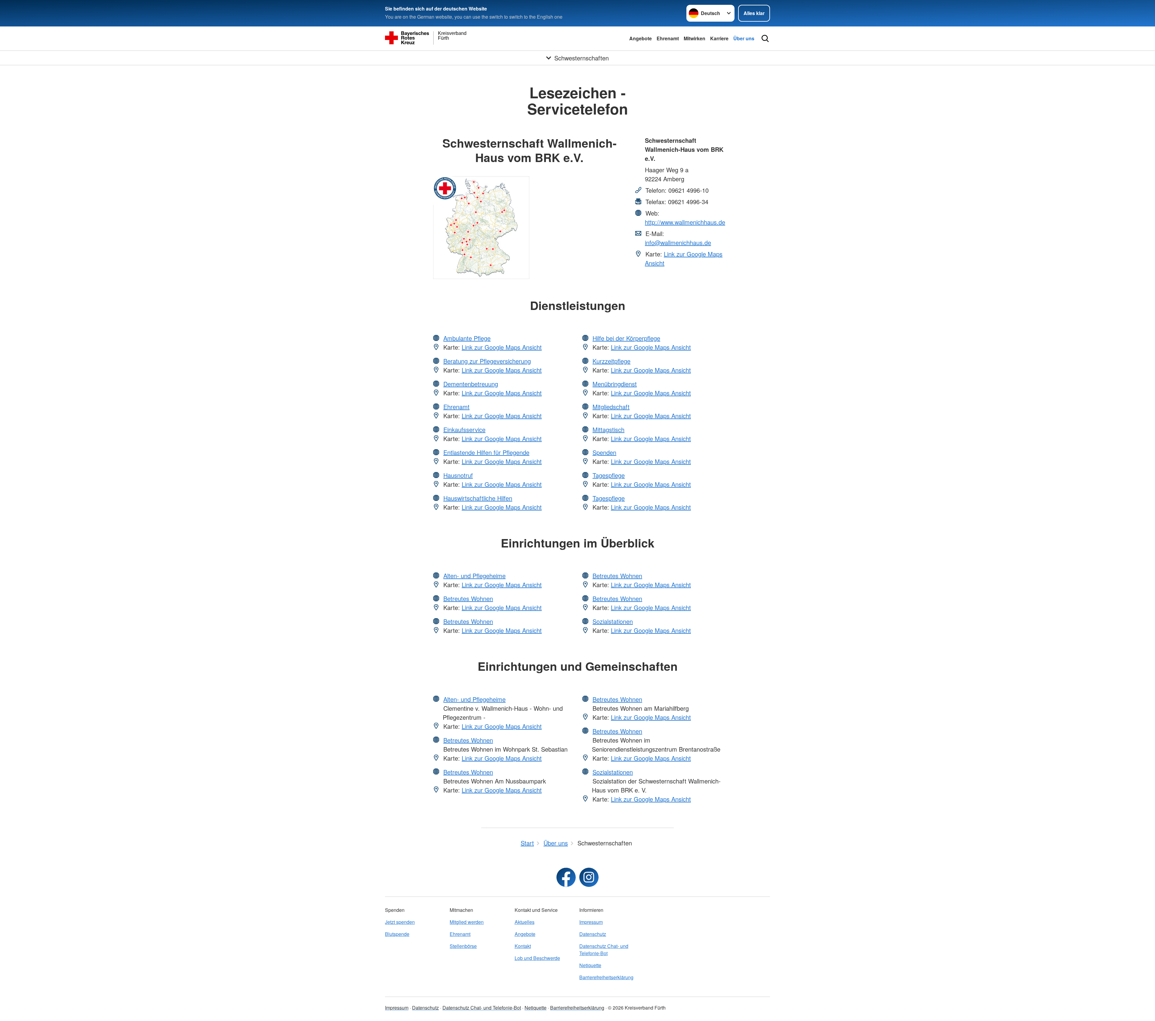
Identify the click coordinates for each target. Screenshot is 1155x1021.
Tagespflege (609, 475)
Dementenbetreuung (470, 383)
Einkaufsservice (464, 429)
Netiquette (590, 965)
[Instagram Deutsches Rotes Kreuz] (589, 877)
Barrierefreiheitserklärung (606, 977)
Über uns (743, 38)
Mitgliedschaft (611, 406)
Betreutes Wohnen (468, 598)
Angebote (640, 38)
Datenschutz (592, 934)
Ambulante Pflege (467, 338)
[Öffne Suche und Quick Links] (765, 38)
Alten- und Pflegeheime (474, 575)
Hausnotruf (458, 475)
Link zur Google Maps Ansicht (502, 347)
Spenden (604, 452)
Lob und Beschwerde (537, 958)
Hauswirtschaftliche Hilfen (477, 498)
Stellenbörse (463, 946)
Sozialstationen (613, 621)
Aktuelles (524, 921)
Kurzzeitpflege (611, 361)
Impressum (591, 921)
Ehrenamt (668, 38)
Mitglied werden (467, 921)
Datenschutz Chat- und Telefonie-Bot (603, 950)
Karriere (719, 38)
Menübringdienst (615, 383)
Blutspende (397, 934)
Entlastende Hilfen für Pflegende (486, 452)
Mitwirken (694, 38)
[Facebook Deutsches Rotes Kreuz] (566, 877)
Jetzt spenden (400, 921)
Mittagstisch (608, 429)
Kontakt (523, 946)
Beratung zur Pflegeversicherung (487, 361)
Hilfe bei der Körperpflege (626, 338)
